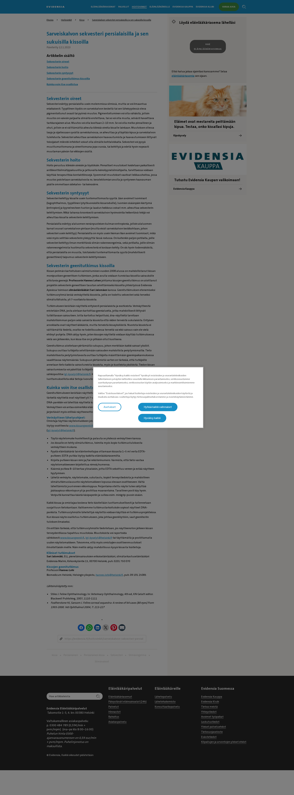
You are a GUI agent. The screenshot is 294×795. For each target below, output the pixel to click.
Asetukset (110, 407)
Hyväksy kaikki (152, 418)
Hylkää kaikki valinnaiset (158, 407)
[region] (148, 397)
